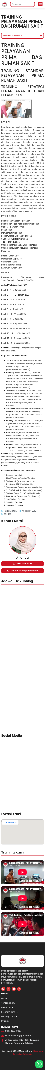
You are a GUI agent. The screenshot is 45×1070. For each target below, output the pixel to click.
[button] (40, 4)
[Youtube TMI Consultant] (14, 989)
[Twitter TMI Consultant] (8, 989)
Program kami (8, 1011)
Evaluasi (5, 1021)
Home (4, 998)
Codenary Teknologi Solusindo (28, 1052)
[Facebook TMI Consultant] (3, 989)
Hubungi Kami (7, 1016)
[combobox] (22, 4)
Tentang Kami (8, 1002)
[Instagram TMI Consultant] (19, 989)
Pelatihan (5, 1007)
